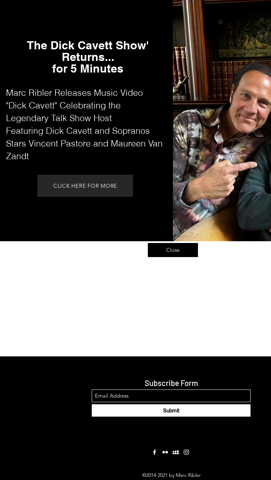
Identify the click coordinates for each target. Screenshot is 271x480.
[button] (173, 250)
